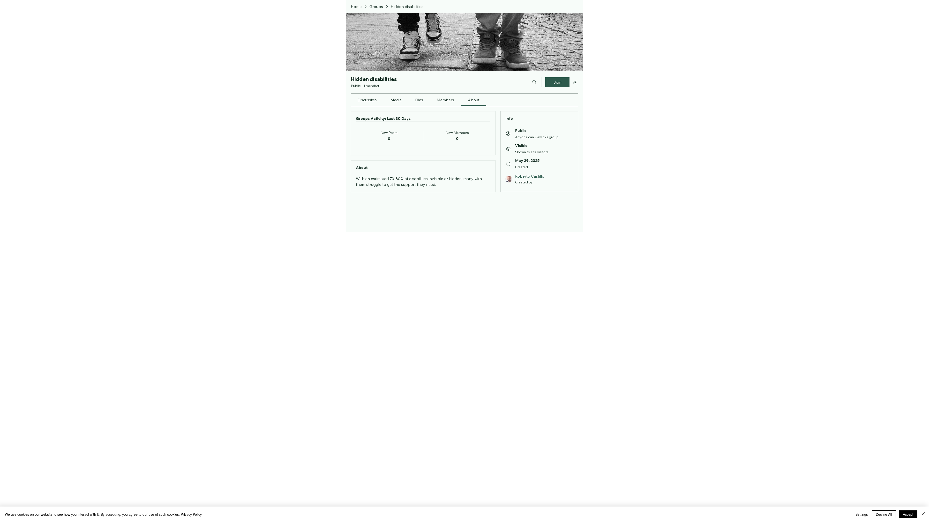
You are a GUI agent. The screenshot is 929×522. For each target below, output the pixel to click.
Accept (908, 514)
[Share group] (575, 82)
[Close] (923, 514)
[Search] (534, 82)
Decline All (884, 514)
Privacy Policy (191, 514)
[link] (367, 99)
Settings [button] (861, 514)
